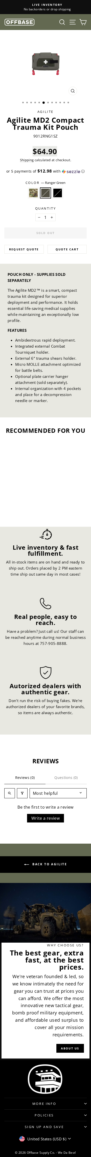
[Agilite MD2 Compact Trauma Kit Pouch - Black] (26, 509)
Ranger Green (45, 193)
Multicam (33, 193)
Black (58, 193)
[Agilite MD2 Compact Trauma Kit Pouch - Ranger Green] (20, 509)
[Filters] (22, 793)
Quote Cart (67, 249)
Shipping (27, 160)
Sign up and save (44, 1127)
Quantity (45, 208)
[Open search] (9, 793)
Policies (44, 1115)
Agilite (45, 111)
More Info (44, 1103)
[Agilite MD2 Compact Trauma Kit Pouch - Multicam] (14, 509)
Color (46, 182)
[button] (45, 171)
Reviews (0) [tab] (25, 777)
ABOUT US (70, 1048)
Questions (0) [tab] (66, 777)
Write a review (45, 818)
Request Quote (24, 249)
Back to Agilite (49, 864)
